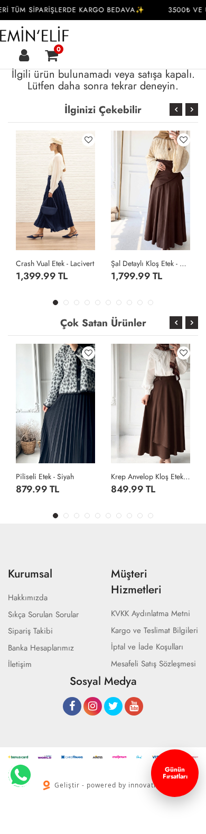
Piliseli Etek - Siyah (45, 476)
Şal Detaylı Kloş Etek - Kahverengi (150, 263)
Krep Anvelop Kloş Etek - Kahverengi (150, 476)
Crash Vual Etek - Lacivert (55, 263)
